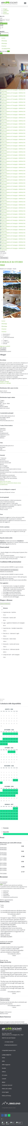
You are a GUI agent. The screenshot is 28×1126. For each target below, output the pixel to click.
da (0, 16)
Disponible (6, 832)
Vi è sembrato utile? (14, 914)
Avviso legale (5, 1092)
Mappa (5, 12)
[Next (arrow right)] (2, 256)
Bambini (2, 31)
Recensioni (6, 13)
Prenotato (6, 828)
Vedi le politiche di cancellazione (9, 570)
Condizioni (6, 10)
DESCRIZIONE (4, 258)
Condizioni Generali (7, 1085)
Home (3, 1057)
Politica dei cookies (7, 1088)
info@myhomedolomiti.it (10, 1045)
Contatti (4, 1078)
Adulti (1, 25)
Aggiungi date (3, 23)
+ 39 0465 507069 (8, 1042)
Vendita (4, 1068)
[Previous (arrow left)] (0, 256)
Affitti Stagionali (6, 1064)
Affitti (3, 1061)
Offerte (4, 1071)
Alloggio (5, 9)
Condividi (3, 349)
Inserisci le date (4, 35)
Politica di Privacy (6, 1095)
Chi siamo (4, 1075)
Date (1, 20)
